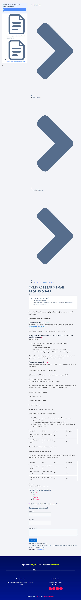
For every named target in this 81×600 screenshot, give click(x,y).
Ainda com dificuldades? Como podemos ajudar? (44, 504)
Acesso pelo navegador (40, 300)
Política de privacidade (49, 596)
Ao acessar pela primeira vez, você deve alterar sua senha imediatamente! (53, 302)
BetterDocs (41, 549)
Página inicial (36, 5)
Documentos (36, 97)
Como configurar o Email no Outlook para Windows (46, 545)
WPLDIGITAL (37, 596)
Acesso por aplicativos (40, 304)
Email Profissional (38, 190)
